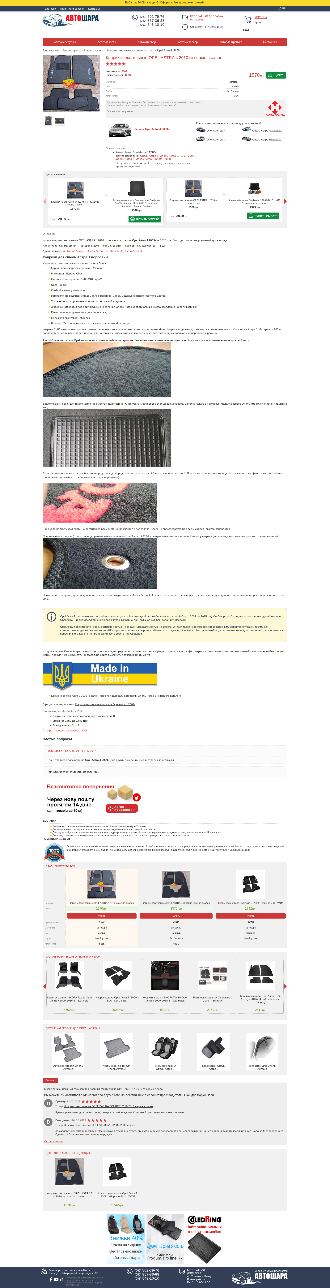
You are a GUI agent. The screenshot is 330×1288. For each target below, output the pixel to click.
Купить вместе (147, 219)
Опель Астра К (125, 158)
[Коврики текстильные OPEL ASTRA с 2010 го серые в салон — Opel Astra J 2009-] (72, 85)
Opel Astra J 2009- (168, 50)
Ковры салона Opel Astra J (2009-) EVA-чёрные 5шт (117, 999)
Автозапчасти (107, 42)
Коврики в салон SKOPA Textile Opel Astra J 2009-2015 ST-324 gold (69, 999)
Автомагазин (51, 50)
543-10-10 (152, 25)
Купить (279, 75)
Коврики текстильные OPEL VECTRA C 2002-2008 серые (99, 1124)
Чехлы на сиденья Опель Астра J (165, 1067)
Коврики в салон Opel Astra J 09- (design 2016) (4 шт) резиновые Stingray (260, 999)
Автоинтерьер (147, 42)
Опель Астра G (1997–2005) (177, 155)
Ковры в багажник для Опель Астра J (116, 1067)
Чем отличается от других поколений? (73, 771)
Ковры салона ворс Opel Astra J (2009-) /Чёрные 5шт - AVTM (250, 903)
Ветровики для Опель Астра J (262, 1067)
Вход (246, 29)
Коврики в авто (93, 50)
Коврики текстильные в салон (125, 50)
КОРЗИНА (261, 17)
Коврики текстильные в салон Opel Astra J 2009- (105, 704)
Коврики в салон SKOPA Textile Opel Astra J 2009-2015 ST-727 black (165, 999)
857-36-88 (152, 21)
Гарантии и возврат (72, 8)
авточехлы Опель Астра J (140, 695)
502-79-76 (152, 17)
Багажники (270, 42)
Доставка (50, 8)
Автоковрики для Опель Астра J (68, 1067)
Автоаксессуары (65, 42)
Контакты (94, 8)
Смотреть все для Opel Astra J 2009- (65, 730)
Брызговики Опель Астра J (213, 1067)
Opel (150, 50)
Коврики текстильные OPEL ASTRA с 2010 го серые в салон (75, 203)
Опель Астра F (149, 155)
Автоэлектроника (230, 42)
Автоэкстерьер (188, 42)
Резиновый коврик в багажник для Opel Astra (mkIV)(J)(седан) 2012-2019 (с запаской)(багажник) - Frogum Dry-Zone (136, 203)
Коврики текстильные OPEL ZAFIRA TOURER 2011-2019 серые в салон (108, 1106)
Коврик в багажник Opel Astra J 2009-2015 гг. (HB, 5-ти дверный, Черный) (255, 202)
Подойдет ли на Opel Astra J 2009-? (71, 750)
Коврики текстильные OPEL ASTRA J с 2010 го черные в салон (176, 903)
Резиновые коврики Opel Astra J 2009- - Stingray (213, 999)
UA (279, 8)
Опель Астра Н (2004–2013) (153, 158)
